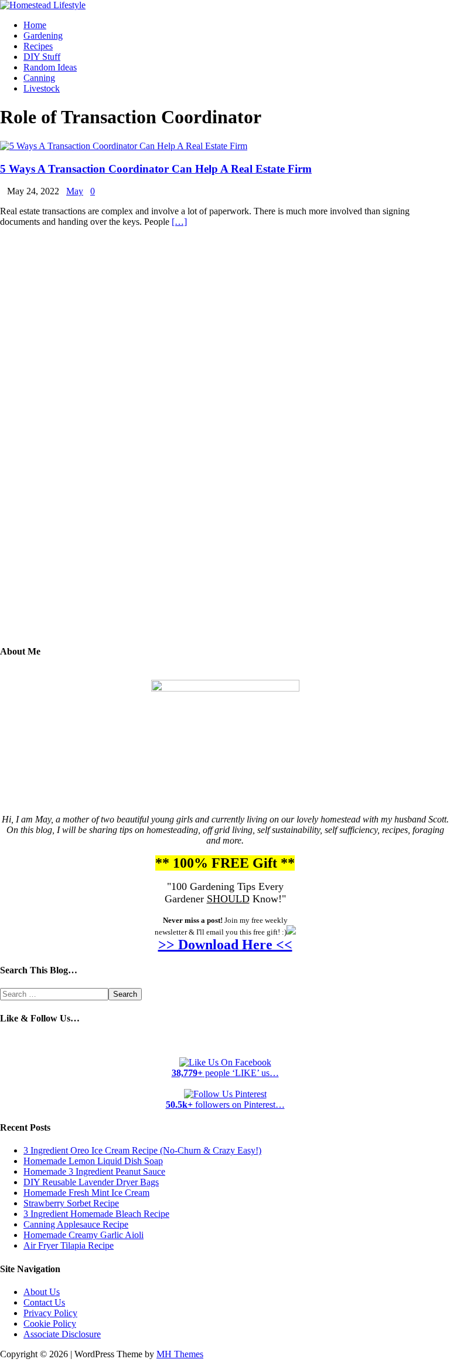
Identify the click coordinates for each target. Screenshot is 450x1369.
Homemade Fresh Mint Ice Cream (86, 1193)
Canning (39, 78)
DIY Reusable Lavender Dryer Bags (91, 1182)
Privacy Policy (50, 1313)
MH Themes (179, 1354)
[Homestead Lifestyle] (43, 5)
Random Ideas (50, 67)
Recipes (38, 46)
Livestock (41, 88)
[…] (179, 222)
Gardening (43, 36)
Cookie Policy (49, 1323)
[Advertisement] (225, 444)
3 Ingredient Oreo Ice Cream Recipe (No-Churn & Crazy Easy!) (142, 1150)
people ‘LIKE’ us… (225, 1073)
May (74, 191)
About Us (41, 1292)
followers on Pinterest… (225, 1105)
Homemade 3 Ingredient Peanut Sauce (94, 1171)
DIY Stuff (41, 57)
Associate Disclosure (62, 1334)
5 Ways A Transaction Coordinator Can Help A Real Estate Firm (156, 169)
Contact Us (44, 1302)
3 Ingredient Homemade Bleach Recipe (96, 1214)
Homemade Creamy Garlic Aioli (83, 1235)
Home (34, 25)
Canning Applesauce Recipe (75, 1224)
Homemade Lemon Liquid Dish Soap (93, 1161)
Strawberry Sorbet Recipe (71, 1203)
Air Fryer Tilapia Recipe (68, 1245)
